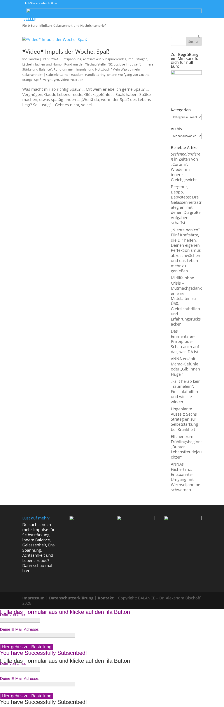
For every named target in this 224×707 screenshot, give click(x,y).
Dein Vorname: (13, 615)
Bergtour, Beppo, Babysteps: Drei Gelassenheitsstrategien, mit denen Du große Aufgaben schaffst (186, 204)
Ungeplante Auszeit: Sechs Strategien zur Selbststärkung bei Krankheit (184, 419)
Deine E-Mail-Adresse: (19, 629)
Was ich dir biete (169, 15)
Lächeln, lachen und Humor (42, 64)
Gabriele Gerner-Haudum (65, 75)
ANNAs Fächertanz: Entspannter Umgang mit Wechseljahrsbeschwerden (185, 476)
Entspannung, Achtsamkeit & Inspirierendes (94, 59)
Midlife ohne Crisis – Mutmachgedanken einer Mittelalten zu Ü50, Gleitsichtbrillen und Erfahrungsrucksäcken (186, 301)
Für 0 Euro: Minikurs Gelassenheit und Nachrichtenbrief (64, 26)
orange (27, 80)
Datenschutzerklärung (71, 598)
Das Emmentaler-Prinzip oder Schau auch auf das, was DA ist (185, 341)
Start (26, 15)
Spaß (38, 80)
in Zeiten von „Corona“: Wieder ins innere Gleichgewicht (185, 166)
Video (65, 80)
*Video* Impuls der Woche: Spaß (66, 51)
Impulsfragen (137, 59)
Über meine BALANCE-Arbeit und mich (117, 15)
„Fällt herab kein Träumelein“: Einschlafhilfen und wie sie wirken (186, 391)
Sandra (33, 59)
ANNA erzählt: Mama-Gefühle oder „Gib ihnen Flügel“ (185, 366)
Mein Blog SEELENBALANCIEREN (59, 15)
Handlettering (95, 75)
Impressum (33, 598)
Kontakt (106, 598)
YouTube (76, 80)
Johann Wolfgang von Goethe (128, 75)
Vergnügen (51, 80)
